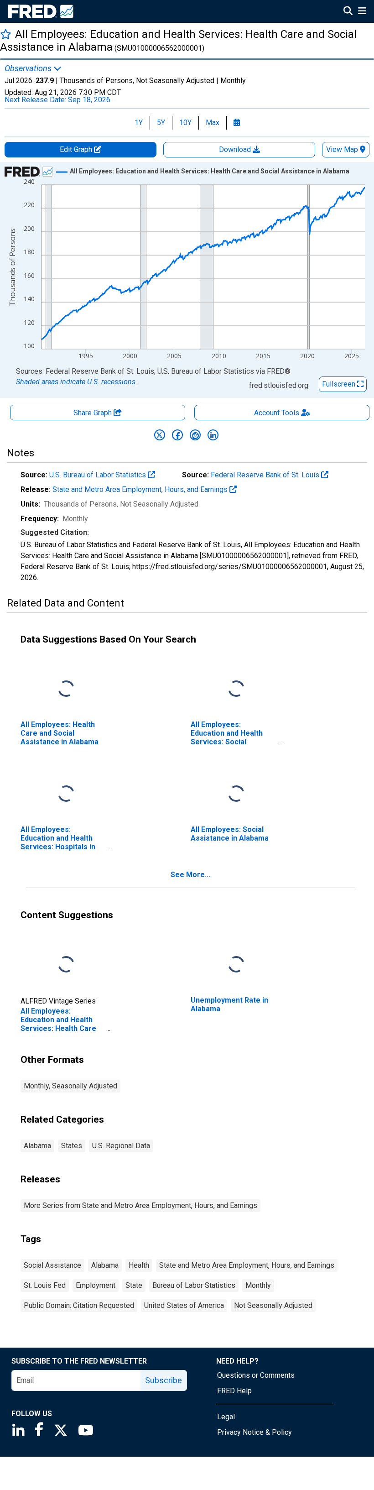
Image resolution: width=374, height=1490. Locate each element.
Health (139, 1265)
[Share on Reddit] (195, 434)
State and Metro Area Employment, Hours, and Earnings (140, 489)
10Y (185, 122)
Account (276, 412)
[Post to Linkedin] (213, 434)
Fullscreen (339, 384)
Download (236, 149)
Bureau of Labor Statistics (193, 1285)
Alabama (37, 1145)
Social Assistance (52, 1265)
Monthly (258, 1285)
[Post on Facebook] (177, 434)
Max (212, 122)
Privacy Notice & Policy (254, 1432)
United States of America (184, 1305)
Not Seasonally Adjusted (273, 1305)
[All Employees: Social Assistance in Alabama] (236, 794)
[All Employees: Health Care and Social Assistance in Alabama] (66, 689)
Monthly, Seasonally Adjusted (70, 1086)
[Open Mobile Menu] (361, 11)
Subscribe (163, 1380)
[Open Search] (348, 11)
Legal (226, 1416)
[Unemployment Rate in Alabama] (236, 965)
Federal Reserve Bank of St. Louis (266, 475)
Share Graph (93, 412)
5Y (161, 122)
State (133, 1285)
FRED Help (234, 1390)
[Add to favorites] (5, 34)
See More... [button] (190, 874)
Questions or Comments (256, 1375)
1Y (139, 122)
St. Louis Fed (45, 1285)
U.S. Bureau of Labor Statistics (98, 475)
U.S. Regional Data (121, 1145)
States (71, 1145)
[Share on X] (159, 434)
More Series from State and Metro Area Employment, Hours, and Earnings (140, 1205)
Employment (95, 1285)
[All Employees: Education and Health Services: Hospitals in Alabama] (66, 794)
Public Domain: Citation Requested (79, 1305)
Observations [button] (29, 68)
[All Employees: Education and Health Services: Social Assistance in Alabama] (236, 689)
